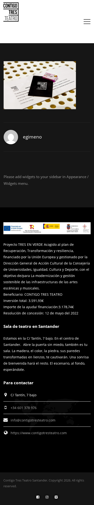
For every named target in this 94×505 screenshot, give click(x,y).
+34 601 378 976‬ (24, 407)
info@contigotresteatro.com (33, 420)
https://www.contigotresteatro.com (39, 433)
